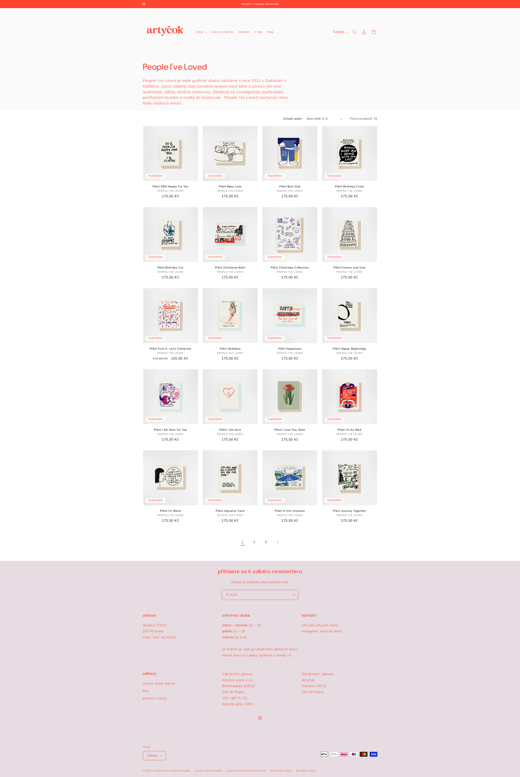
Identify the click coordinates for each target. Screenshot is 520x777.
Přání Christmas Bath (230, 267)
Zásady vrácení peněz (208, 770)
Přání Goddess (230, 348)
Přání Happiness (289, 348)
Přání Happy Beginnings (349, 348)
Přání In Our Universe (290, 511)
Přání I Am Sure (230, 429)
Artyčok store (161, 770)
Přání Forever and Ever (349, 267)
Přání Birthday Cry (170, 267)
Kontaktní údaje (306, 770)
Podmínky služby (281, 770)
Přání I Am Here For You (170, 429)
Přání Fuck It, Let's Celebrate (170, 348)
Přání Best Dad (289, 186)
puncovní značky (155, 698)
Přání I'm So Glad (350, 429)
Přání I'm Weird (170, 511)
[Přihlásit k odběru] (293, 595)
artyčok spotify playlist (159, 683)
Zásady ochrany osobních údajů (246, 770)
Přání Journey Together (349, 511)
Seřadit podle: (292, 118)
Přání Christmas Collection (290, 267)
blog (146, 690)
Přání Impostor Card (230, 511)
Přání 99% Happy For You (170, 186)
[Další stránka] (277, 542)
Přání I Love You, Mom (289, 429)
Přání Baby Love (230, 186)
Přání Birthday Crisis (349, 186)
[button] (200, 32)
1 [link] (243, 542)
